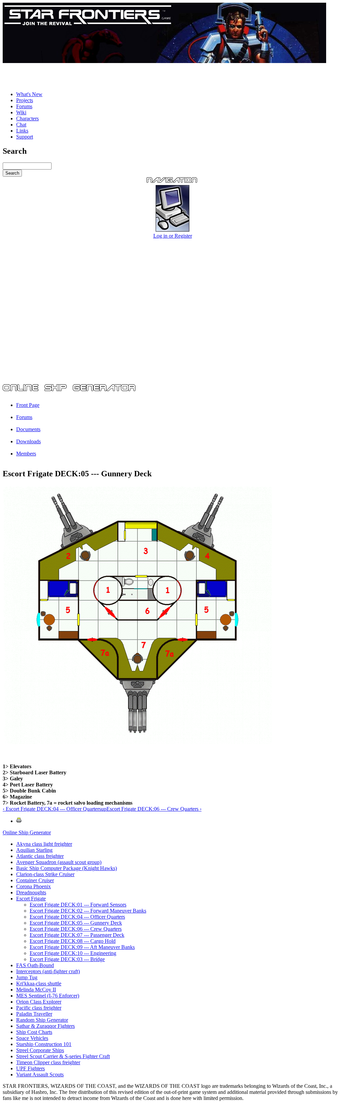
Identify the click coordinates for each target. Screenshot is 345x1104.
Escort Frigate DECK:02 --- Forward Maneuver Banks (88, 911)
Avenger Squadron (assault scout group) (58, 862)
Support (24, 137)
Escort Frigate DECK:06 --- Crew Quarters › (153, 809)
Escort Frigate (31, 898)
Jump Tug (26, 977)
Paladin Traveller (34, 1014)
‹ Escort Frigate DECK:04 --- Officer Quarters (52, 809)
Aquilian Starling (34, 850)
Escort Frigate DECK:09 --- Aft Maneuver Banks (82, 947)
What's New (29, 94)
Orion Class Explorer (38, 1002)
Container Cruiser (35, 880)
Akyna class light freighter (44, 844)
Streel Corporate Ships (40, 1050)
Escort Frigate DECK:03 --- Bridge (67, 959)
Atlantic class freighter (40, 856)
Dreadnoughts (31, 892)
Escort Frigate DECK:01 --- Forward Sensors (78, 904)
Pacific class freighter (38, 1008)
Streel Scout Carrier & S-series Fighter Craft (63, 1056)
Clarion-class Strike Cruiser (45, 874)
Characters (27, 118)
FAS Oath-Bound (35, 965)
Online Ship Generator (27, 832)
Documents (28, 429)
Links (22, 130)
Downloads (28, 441)
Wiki (21, 112)
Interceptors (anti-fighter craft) (48, 971)
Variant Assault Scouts (40, 1074)
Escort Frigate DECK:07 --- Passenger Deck (77, 935)
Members (26, 453)
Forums (24, 106)
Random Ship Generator (42, 1020)
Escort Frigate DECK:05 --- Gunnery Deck (76, 923)
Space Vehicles (32, 1038)
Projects (24, 100)
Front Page (27, 405)
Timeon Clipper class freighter (48, 1062)
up (103, 809)
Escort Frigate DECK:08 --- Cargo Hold (73, 941)
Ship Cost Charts (34, 1032)
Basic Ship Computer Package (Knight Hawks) (66, 868)
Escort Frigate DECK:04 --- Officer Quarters (77, 917)
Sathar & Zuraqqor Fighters (45, 1026)
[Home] (164, 61)
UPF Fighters (30, 1068)
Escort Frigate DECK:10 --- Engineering (73, 953)
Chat (21, 124)
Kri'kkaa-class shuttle (38, 983)
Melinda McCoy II (36, 989)
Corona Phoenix (33, 886)
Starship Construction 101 (43, 1044)
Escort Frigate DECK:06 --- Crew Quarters (76, 929)
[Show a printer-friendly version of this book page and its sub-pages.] (19, 821)
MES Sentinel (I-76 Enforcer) (47, 995)
